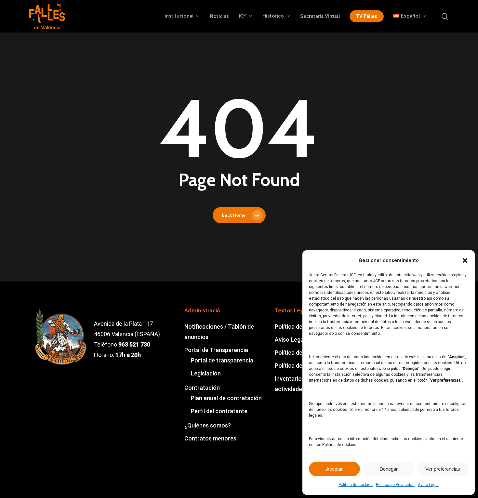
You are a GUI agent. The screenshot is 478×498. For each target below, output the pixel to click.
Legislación (206, 373)
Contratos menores (210, 438)
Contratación (202, 387)
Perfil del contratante (219, 411)
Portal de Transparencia (216, 350)
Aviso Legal (428, 484)
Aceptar (334, 469)
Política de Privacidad (395, 484)
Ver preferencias (442, 469)
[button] (465, 260)
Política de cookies (356, 484)
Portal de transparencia (222, 360)
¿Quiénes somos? (207, 425)
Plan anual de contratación (226, 398)
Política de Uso (294, 365)
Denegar (388, 469)
